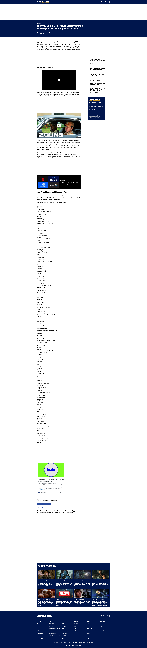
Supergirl (51, 626)
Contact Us (56, 642)
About (69, 642)
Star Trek (100, 628)
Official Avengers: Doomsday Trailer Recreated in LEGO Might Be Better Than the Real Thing (100, 583)
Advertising (63, 642)
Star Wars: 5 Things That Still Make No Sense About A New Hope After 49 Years (82, 603)
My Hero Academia (90, 631)
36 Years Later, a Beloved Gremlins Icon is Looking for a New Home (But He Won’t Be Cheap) (45, 603)
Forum (80, 1)
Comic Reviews (40, 625)
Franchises (102, 621)
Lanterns (63, 631)
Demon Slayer (89, 626)
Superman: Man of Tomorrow (55, 635)
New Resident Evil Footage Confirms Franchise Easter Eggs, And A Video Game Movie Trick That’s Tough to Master (56, 511)
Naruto (88, 630)
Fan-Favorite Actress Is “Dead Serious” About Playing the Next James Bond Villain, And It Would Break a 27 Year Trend (97, 60)
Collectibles (75, 1)
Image (38, 630)
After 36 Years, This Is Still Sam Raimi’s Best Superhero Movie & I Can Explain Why (97, 76)
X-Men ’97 (64, 628)
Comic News (39, 623)
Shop (63, 638)
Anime (69, 1)
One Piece (89, 633)
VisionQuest (64, 635)
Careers (75, 642)
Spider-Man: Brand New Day (54, 628)
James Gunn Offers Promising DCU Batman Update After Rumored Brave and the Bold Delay (97, 82)
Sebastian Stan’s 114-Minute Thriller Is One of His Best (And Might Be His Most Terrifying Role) (97, 90)
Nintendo (76, 626)
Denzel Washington (40, 500)
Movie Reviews (52, 625)
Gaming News (76, 623)
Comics (53, 1)
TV (61, 1)
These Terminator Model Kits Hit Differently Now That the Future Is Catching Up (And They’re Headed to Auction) (99, 603)
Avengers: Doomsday (53, 633)
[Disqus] (59, 529)
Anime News (89, 623)
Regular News (46, 500)
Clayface (51, 630)
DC (37, 628)
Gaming (65, 1)
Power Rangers (102, 630)
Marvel (38, 626)
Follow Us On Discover (43, 504)
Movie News (51, 623)
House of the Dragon (66, 630)
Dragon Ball (89, 625)
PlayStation (76, 630)
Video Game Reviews (78, 625)
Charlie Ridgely (41, 32)
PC (74, 631)
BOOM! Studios (40, 633)
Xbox (75, 628)
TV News (63, 623)
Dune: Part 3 (51, 631)
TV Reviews (64, 625)
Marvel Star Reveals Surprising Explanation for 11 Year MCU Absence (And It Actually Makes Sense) (64, 603)
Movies (57, 1)
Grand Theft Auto (102, 631)
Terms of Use (96, 116)
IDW (37, 631)
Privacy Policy (97, 117)
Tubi (56, 500)
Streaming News (52, 500)
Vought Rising (64, 633)
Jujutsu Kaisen (89, 628)
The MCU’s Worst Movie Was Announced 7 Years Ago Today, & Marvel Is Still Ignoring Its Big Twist (82, 583)
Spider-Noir (64, 626)
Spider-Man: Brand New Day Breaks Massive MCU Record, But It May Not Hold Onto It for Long (97, 68)
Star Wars (101, 626)
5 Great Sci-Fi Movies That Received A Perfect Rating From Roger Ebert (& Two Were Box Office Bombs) (64, 583)
